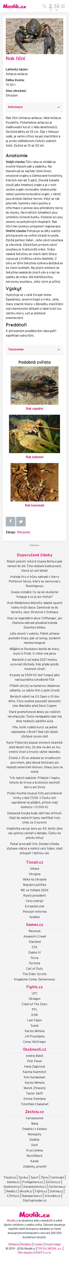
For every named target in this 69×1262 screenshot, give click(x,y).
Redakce (26, 1244)
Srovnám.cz (52, 1196)
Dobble (34, 1140)
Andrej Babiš (34, 1056)
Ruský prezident (34, 896)
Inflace (34, 869)
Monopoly (34, 1134)
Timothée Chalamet (34, 1104)
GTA (34, 947)
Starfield (35, 942)
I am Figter (34, 1020)
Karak (34, 1161)
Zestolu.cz (34, 1112)
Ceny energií (34, 901)
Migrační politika (34, 885)
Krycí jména (34, 1151)
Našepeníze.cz (32, 1196)
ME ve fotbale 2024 (34, 890)
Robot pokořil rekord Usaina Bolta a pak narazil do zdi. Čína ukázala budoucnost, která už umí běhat (34, 566)
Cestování (57, 1178)
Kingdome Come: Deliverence (34, 980)
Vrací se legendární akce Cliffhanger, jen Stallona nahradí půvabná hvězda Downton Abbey (34, 623)
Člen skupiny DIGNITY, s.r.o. (34, 1253)
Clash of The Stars (34, 1004)
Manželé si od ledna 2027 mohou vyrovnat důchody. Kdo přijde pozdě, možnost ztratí (34, 664)
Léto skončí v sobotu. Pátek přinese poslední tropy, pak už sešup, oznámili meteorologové (34, 638)
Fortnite (34, 963)
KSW (34, 1015)
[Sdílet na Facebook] (10, 522)
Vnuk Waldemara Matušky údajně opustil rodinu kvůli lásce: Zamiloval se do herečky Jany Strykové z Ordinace (34, 607)
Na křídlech (34, 1156)
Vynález (34, 917)
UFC (35, 994)
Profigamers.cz (32, 1182)
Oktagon (34, 999)
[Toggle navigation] (63, 6)
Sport (34, 1178)
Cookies (38, 1244)
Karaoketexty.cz (34, 1187)
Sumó (34, 1026)
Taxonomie (34, 349)
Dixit (34, 1145)
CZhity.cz (13, 1196)
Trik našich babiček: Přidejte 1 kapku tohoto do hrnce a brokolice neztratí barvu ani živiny (34, 782)
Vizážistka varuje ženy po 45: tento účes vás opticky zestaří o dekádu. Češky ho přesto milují (34, 833)
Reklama (13, 1244)
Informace (34, 107)
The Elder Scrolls (34, 974)
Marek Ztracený (35, 1088)
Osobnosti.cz (34, 1049)
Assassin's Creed (34, 937)
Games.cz (34, 925)
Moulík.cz (26, 1191)
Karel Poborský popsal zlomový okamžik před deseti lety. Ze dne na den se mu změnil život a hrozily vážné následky (34, 747)
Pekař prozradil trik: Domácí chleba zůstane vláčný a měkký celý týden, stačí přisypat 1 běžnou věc (35, 848)
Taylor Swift (34, 1094)
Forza (34, 958)
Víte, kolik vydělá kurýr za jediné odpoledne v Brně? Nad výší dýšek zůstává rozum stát (34, 732)
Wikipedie (23, 532)
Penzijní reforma (34, 912)
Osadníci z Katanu (34, 1129)
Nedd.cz (11, 1191)
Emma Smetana (35, 1099)
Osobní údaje (53, 1244)
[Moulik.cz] (14, 6)
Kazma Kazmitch (34, 1072)
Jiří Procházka (34, 1037)
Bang (34, 1124)
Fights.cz (34, 987)
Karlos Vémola (34, 1031)
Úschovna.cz (57, 1187)
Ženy (44, 1178)
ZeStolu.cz (52, 1182)
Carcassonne (34, 1118)
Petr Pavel (34, 1061)
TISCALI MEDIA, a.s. (50, 1249)
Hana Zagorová (34, 1067)
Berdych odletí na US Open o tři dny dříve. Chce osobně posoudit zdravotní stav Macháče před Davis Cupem (34, 701)
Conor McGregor (34, 1042)
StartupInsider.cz (35, 1201)
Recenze (35, 931)
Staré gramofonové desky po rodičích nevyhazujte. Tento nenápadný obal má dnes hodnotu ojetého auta (35, 716)
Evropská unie (34, 907)
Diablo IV (34, 953)
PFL (34, 1010)
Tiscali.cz (34, 862)
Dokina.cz (56, 1191)
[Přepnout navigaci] (51, 6)
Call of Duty (34, 969)
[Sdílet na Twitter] (21, 521)
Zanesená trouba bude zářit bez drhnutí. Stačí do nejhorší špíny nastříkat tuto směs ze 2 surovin (34, 818)
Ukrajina (34, 874)
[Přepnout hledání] (44, 6)
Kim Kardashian (34, 1077)
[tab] (34, 107)
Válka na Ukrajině (34, 880)
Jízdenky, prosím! (35, 1167)
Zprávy (23, 1178)
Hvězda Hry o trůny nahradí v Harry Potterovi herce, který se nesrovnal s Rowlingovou (35, 581)
